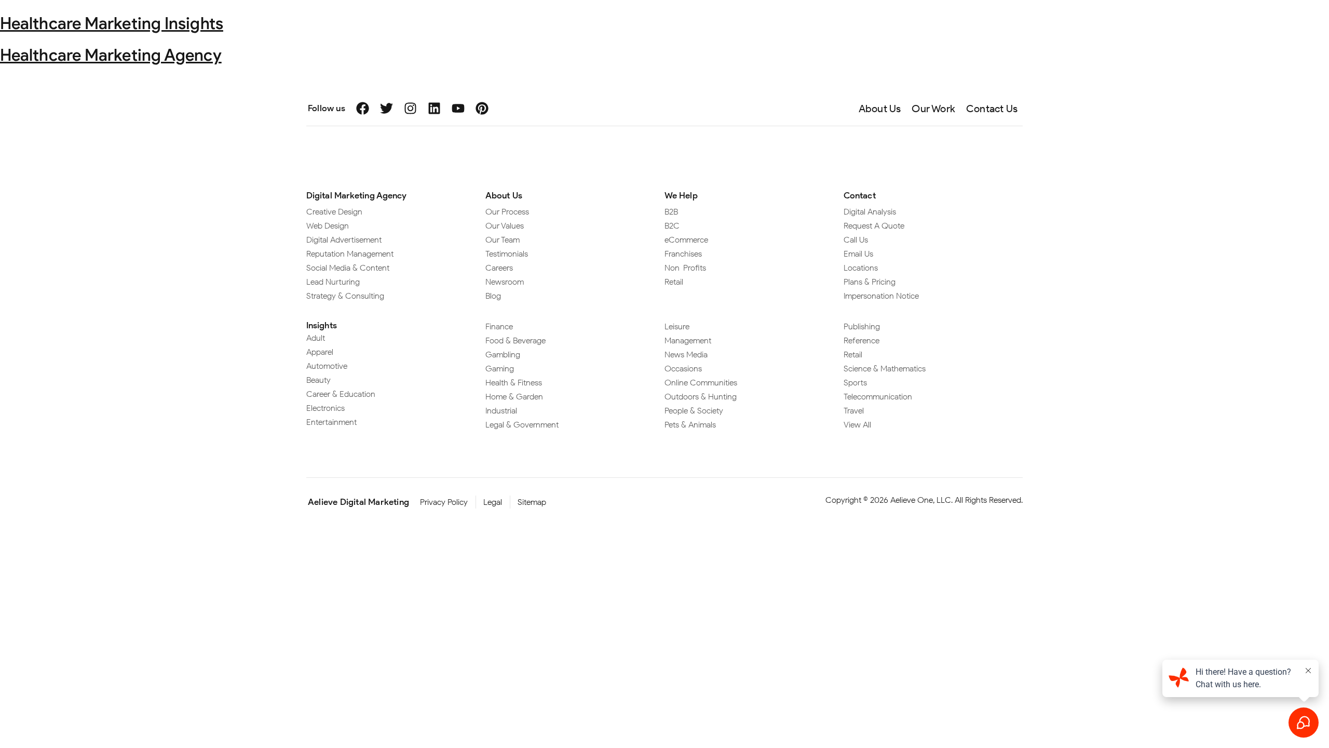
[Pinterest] (482, 108)
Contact (860, 195)
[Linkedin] (434, 108)
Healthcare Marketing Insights (111, 23)
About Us (503, 195)
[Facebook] (362, 108)
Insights (321, 325)
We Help (681, 195)
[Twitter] (386, 108)
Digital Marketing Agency (356, 195)
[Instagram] (410, 108)
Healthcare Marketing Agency (111, 55)
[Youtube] (458, 108)
